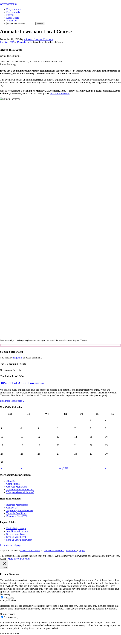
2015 (11, 42)
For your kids (13, 12)
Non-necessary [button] (7, 614)
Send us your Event (16, 537)
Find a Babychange (16, 528)
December (22, 42)
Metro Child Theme (30, 550)
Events (3, 42)
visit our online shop (60, 93)
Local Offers (12, 17)
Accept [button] (3, 558)
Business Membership (17, 504)
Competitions (13, 483)
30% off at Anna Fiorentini (22, 383)
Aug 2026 (63, 468)
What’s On (11, 20)
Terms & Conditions (16, 513)
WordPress (71, 550)
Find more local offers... (12, 400)
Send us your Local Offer (19, 539)
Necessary (9, 597)
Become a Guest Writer (17, 516)
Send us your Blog (15, 534)
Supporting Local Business (19, 510)
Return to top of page (10, 545)
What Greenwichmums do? (20, 489)
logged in (17, 357)
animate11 (29, 39)
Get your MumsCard (16, 486)
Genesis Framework (54, 550)
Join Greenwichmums (17, 531)
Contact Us (11, 507)
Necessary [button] (5, 594)
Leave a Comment (44, 39)
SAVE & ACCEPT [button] (9, 633)
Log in (82, 550)
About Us (11, 481)
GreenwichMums (8, 4)
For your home (13, 9)
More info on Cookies (19, 558)
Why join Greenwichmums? (20, 492)
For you (10, 15)
